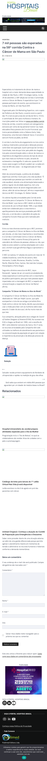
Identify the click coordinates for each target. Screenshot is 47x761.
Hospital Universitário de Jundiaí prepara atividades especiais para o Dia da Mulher (20, 430)
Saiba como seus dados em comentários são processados (22, 655)
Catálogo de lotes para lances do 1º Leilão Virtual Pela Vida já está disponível (20, 482)
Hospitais (5, 39)
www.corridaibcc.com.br (35, 121)
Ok (24, 758)
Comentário (7, 570)
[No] (44, 753)
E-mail (5, 611)
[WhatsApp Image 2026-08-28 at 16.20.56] (23, 693)
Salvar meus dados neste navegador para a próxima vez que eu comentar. (22, 635)
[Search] (43, 28)
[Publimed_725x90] (23, 22)
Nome (5, 600)
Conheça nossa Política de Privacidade (17, 726)
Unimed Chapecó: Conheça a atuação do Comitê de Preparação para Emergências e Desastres (23, 533)
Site (3, 622)
